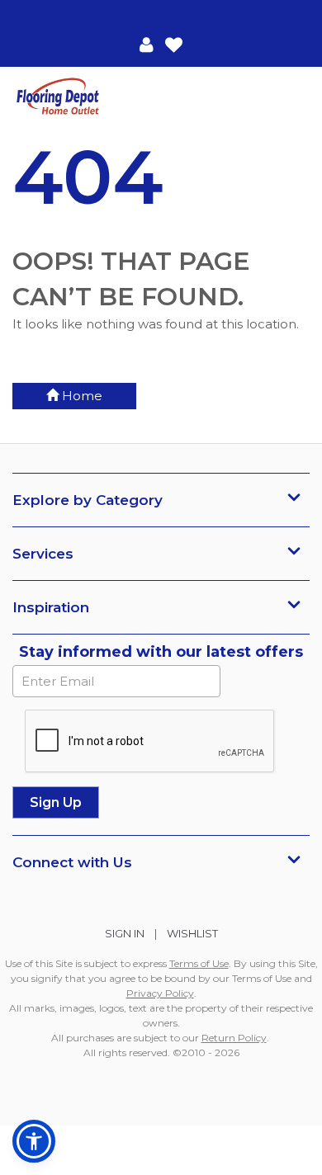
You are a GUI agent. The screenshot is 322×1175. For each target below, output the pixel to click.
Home (80, 395)
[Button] (296, 97)
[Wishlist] (174, 43)
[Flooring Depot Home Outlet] (86, 98)
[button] (146, 43)
